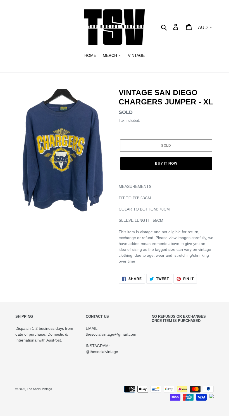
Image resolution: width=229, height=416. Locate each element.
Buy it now (166, 163)
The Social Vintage (39, 389)
